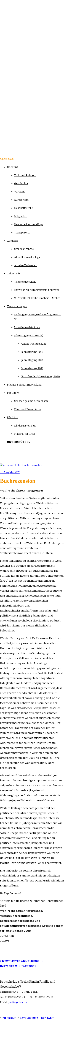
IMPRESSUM (9, 1018)
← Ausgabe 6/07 (10, 472)
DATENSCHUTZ (29, 1018)
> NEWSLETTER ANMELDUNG (19, 961)
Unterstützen (7, 158)
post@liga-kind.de (18, 1002)
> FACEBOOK (27, 966)
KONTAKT (47, 1018)
